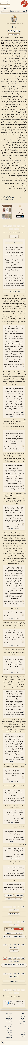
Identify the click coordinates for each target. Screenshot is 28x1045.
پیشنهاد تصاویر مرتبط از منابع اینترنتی (15, 933)
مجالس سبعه (16, 23)
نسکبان (9, 1028)
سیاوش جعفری (12, 236)
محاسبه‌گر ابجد (8, 1021)
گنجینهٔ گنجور (8, 1020)
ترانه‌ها (5, 226)
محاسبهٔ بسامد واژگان (15, 913)
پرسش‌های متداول (21, 1032)
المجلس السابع (21, 198)
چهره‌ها (22, 1034)
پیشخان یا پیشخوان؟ (7, 1026)
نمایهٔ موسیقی (21, 1020)
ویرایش (11, 287)
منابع (10, 1034)
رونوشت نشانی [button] (9, 895)
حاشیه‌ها (11, 229)
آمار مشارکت (9, 1031)
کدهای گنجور (8, 1013)
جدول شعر (22, 1016)
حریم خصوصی (8, 1037)
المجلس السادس (9, 23)
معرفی (23, 1031)
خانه (23, 1013)
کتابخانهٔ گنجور (8, 1018)
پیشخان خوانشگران (7, 1025)
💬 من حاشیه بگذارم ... (10, 997)
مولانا (21, 23)
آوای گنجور (9, 1023)
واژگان (19, 226)
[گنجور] (24, 3)
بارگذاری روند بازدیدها (14, 981)
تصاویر (14, 226)
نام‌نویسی (9, 1001)
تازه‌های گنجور (21, 1025)
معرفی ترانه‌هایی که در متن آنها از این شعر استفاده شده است (14, 964)
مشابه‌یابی (22, 1023)
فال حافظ (22, 1018)
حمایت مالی (22, 1036)
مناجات (14, 26)
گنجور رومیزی (8, 1015)
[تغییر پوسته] (2, 1042)
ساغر (10, 1016)
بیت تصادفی (22, 1015)
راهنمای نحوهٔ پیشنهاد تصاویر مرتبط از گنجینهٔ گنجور (15, 936)
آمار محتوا (22, 1037)
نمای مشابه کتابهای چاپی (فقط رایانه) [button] (14, 898)
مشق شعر (9, 226)
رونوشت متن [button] (20, 895)
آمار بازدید (9, 1032)
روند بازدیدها (16, 229)
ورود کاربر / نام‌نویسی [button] (15, 11)
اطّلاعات (23, 226)
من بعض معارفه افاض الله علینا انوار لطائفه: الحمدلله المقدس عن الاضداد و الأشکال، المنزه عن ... (7, 197)
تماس (10, 1035)
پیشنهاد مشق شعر (14, 950)
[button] (26, 11)
